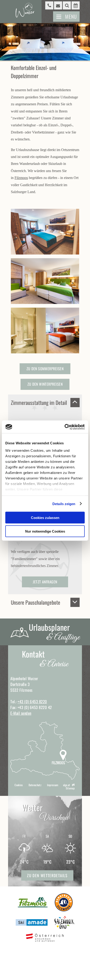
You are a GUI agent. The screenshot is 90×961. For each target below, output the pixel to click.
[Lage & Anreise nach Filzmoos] (45, 778)
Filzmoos (21, 178)
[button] (66, 16)
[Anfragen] (76, 5)
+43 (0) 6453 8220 (32, 701)
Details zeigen (63, 504)
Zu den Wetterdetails (47, 875)
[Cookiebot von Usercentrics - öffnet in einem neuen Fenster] (65, 427)
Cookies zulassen (45, 518)
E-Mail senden (20, 713)
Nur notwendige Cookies (45, 531)
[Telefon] (49, 5)
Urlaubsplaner (54, 632)
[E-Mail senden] (58, 5)
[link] (67, 5)
